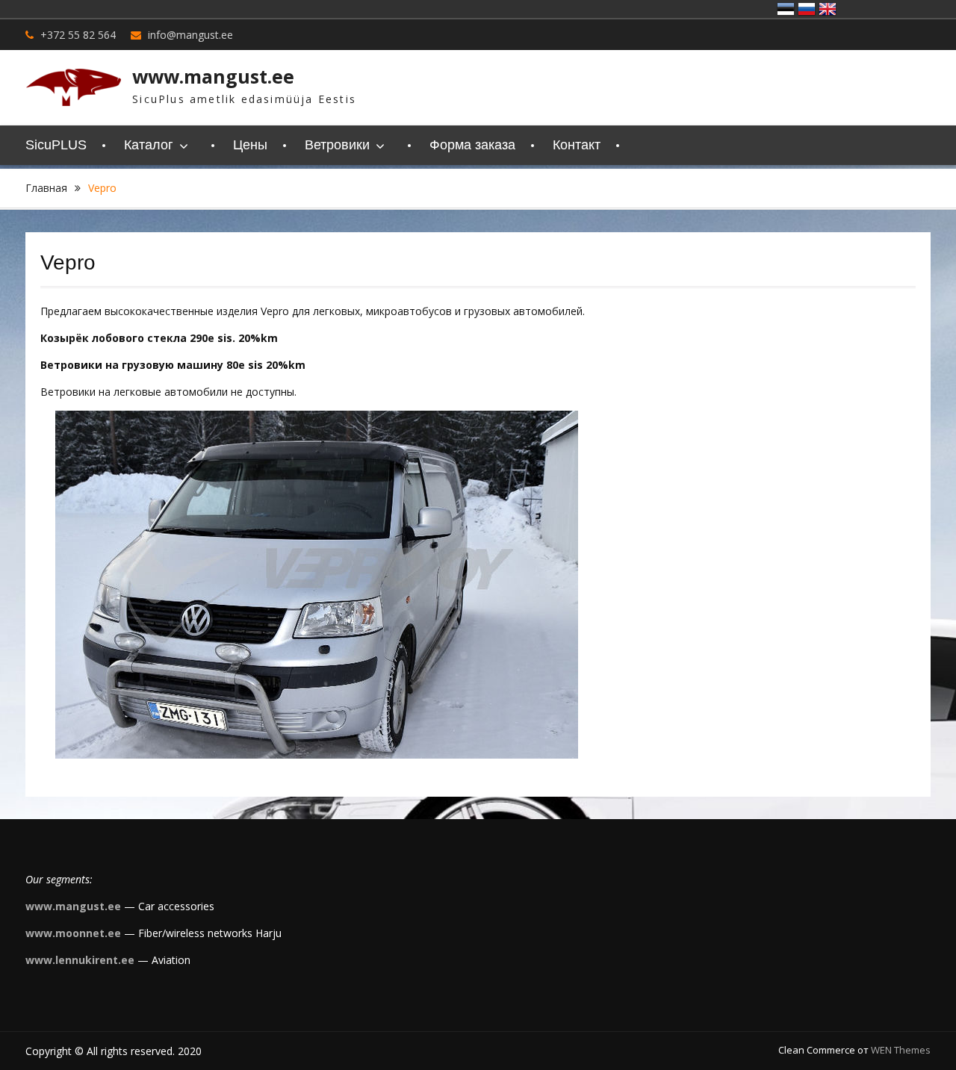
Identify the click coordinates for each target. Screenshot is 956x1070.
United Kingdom (827, 9)
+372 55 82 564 (78, 35)
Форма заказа (472, 144)
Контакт (576, 144)
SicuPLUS (56, 144)
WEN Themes (901, 1050)
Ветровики (337, 144)
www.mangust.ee (213, 76)
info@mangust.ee (190, 35)
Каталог (148, 144)
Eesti (786, 9)
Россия (807, 9)
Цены (250, 144)
